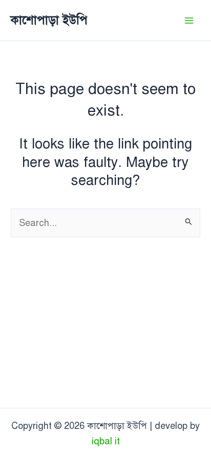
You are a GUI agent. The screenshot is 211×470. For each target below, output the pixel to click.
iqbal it (106, 441)
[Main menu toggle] (189, 20)
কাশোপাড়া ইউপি (49, 20)
